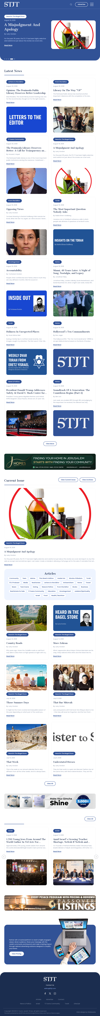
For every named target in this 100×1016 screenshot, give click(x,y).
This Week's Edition (46, 578)
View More (50, 444)
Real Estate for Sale (17, 591)
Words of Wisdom (75, 578)
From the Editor (63, 587)
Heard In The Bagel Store (15, 543)
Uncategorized (65, 591)
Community (14, 578)
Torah (88, 578)
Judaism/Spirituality (82, 591)
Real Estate (36, 583)
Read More (40, 45)
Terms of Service (51, 1013)
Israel (38, 595)
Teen (24, 578)
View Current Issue (68, 480)
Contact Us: (50, 985)
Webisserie (92, 1012)
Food (45, 595)
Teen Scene (24, 587)
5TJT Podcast (14, 583)
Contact (61, 999)
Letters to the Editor (51, 583)
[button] (5, 59)
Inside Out (61, 578)
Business (84, 587)
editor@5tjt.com (50, 988)
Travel (88, 583)
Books (75, 587)
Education (52, 591)
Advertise (81, 4)
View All (50, 784)
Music (14, 587)
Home (79, 583)
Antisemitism (68, 583)
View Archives (87, 480)
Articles (38, 999)
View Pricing (16, 954)
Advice (32, 578)
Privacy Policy (39, 1013)
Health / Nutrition (57, 595)
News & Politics (47, 587)
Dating (35, 587)
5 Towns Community (36, 591)
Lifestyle (77, 1004)
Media (25, 583)
